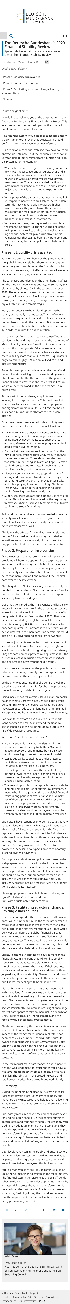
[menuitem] (3, 35)
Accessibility (52, 1296)
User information (27, 1300)
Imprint (34, 1293)
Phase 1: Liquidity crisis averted (22, 77)
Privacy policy (9, 1300)
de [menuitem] (65, 35)
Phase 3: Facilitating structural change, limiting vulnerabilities (30, 91)
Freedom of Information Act (16, 1296)
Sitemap (38, 1296)
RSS (43, 1300)
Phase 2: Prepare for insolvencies (22, 83)
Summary (9, 99)
